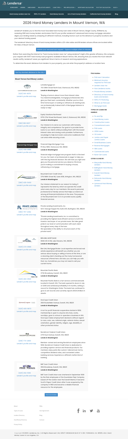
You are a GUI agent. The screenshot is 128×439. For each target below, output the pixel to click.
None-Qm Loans (100, 155)
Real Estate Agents (44, 7)
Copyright (18, 433)
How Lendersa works (102, 88)
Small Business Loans (102, 142)
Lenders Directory (19, 415)
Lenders (22, 7)
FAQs (40, 406)
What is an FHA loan (102, 103)
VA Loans (97, 134)
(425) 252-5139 (24, 373)
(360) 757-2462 (24, 212)
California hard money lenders (100, 14)
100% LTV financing (101, 100)
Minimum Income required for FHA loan (102, 81)
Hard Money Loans (101, 119)
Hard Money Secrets (57, 14)
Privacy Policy (18, 424)
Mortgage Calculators (86, 7)
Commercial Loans (101, 152)
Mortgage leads (100, 106)
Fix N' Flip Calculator (103, 7)
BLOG (115, 7)
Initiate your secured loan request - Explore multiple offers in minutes (64, 49)
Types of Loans (18, 411)
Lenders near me (100, 85)
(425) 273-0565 (24, 247)
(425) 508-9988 (24, 149)
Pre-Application (69, 7)
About (16, 406)
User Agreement (44, 411)
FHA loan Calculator (102, 77)
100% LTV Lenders (40, 14)
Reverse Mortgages (101, 146)
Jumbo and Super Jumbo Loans (101, 138)
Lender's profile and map (26, 96)
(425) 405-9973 (24, 309)
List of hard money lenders (77, 14)
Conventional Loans (102, 125)
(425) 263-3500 (24, 279)
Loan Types (56, 7)
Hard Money (32, 7)
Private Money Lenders (103, 91)
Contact (41, 420)
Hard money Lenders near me (20, 14)
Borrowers (14, 7)
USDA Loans (98, 131)
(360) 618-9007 (24, 123)
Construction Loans (101, 122)
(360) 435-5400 (24, 182)
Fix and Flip (98, 116)
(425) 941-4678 (24, 93)
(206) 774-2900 (24, 341)
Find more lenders (51, 395)
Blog (116, 14)
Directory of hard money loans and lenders (103, 96)
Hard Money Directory (20, 420)
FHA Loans (98, 128)
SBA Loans (98, 149)
